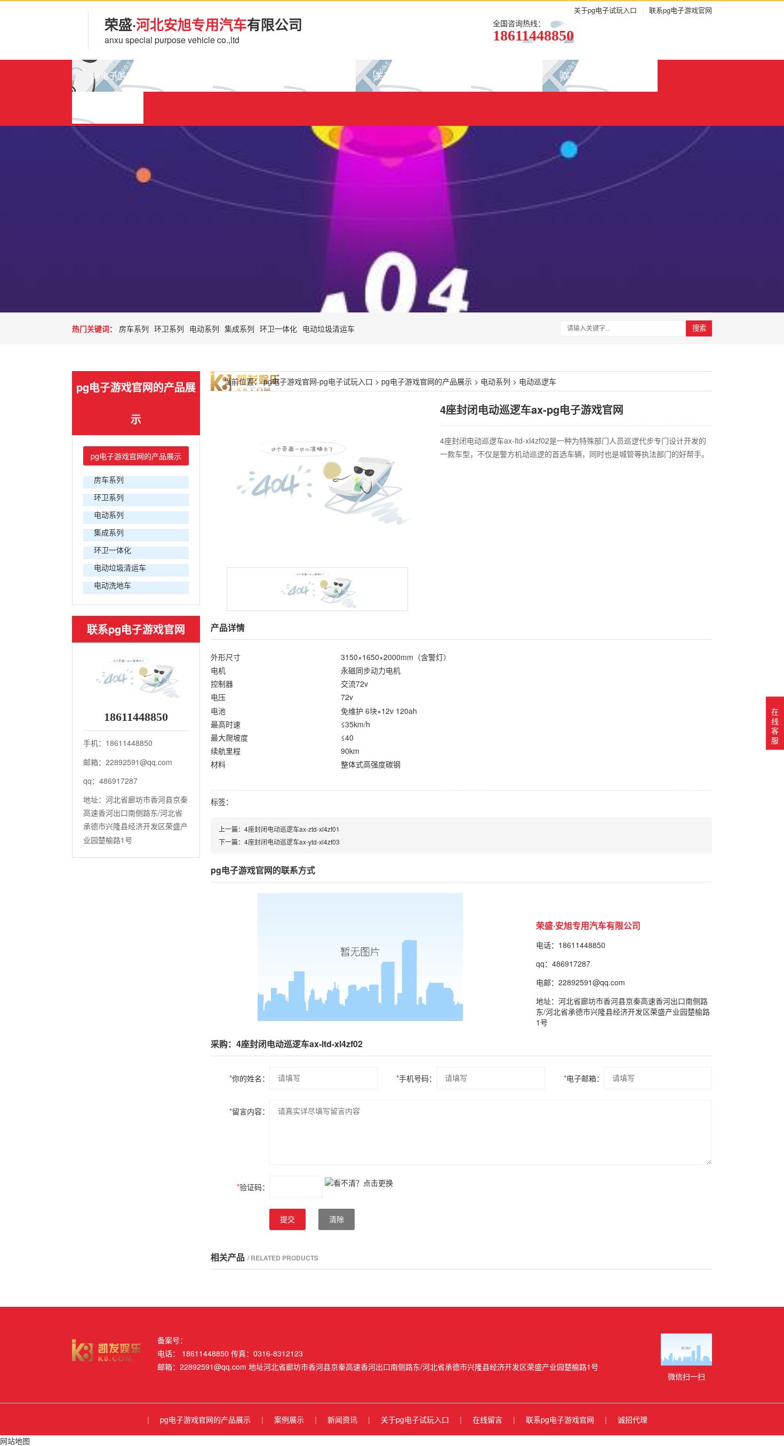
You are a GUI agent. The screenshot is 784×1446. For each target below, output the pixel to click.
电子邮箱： (584, 1078)
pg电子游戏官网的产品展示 (142, 75)
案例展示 (248, 75)
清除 (336, 1219)
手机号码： (416, 1078)
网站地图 (15, 1440)
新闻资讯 (320, 75)
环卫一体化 (278, 328)
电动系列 (204, 328)
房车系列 (134, 328)
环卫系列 (169, 328)
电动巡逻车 (537, 381)
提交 (287, 1219)
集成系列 (239, 328)
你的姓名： (249, 1078)
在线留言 (507, 75)
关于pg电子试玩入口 (605, 10)
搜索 (699, 328)
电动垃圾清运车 (328, 328)
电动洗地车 (112, 585)
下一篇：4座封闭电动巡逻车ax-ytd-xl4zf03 (279, 841)
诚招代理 (108, 107)
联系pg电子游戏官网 (680, 10)
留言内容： (249, 1111)
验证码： (253, 1187)
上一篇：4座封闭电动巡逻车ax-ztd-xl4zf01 (279, 828)
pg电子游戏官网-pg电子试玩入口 (318, 381)
